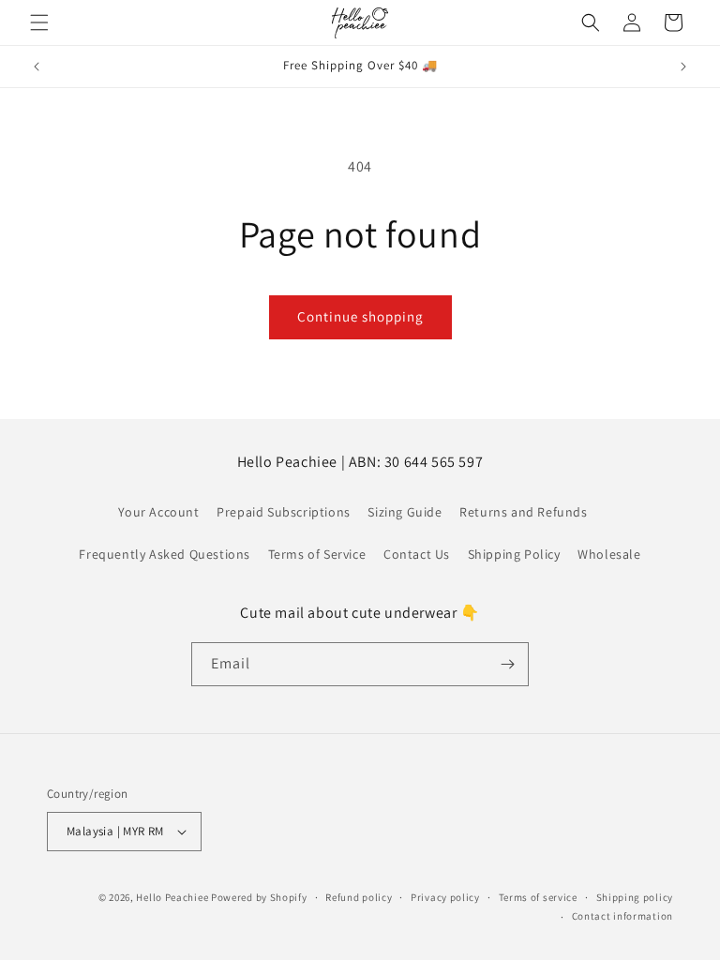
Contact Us (416, 554)
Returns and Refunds (523, 511)
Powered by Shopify (259, 897)
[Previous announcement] (36, 66)
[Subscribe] (507, 664)
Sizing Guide (405, 511)
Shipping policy (635, 897)
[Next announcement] (683, 66)
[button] (39, 22)
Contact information (622, 915)
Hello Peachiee (172, 897)
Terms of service (538, 897)
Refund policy (358, 897)
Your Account (158, 511)
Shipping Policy (514, 554)
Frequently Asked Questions (164, 554)
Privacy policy (445, 897)
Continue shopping (360, 316)
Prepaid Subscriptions (284, 511)
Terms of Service (317, 554)
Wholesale (609, 554)
